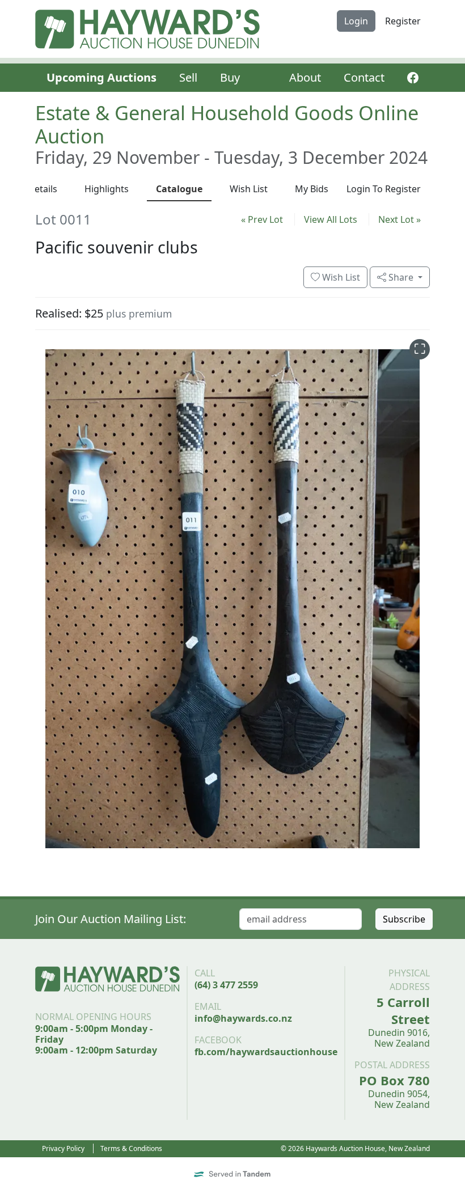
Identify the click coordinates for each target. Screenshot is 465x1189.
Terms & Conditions (131, 1148)
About (305, 77)
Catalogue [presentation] (179, 189)
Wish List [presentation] (249, 189)
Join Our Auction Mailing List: (110, 918)
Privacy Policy (63, 1148)
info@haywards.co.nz (243, 1018)
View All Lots (330, 219)
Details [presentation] (42, 189)
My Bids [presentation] (311, 189)
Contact (364, 77)
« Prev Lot (262, 219)
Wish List (340, 277)
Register (403, 21)
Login (356, 21)
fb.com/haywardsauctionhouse (266, 1052)
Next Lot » (399, 219)
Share (401, 277)
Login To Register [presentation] (383, 189)
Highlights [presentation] (106, 189)
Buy (230, 77)
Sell (188, 77)
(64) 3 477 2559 (226, 985)
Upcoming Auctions (101, 77)
